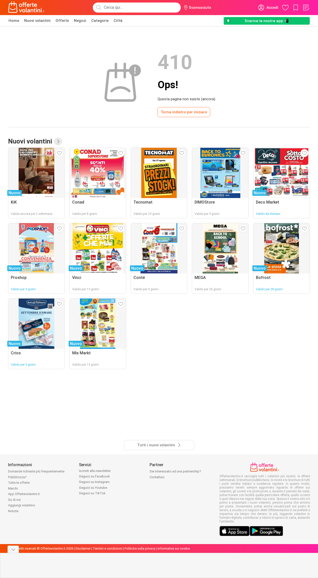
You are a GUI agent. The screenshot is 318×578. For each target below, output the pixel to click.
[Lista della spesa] (306, 8)
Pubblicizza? (17, 477)
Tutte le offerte (19, 483)
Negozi (80, 20)
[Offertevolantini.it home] (26, 7)
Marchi (13, 488)
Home (14, 20)
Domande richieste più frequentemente (36, 471)
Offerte (62, 20)
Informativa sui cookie (174, 548)
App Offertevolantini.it (24, 494)
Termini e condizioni (107, 548)
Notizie (13, 511)
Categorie (100, 20)
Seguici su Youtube (93, 488)
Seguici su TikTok (92, 493)
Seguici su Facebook (94, 476)
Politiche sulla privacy (139, 548)
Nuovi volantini (37, 20)
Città (118, 20)
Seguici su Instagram (94, 482)
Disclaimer (82, 548)
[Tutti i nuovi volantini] (58, 141)
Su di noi (14, 500)
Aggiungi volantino (21, 505)
